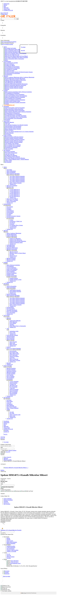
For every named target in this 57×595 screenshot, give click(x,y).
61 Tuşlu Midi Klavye (15, 194)
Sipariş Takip (7, 9)
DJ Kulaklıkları (15, 66)
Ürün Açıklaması (8, 498)
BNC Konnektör (13, 392)
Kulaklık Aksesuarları (20, 102)
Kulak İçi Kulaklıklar (20, 97)
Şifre (2, 447)
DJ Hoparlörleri (16, 68)
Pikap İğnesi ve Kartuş (15, 360)
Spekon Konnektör (14, 389)
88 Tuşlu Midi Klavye (15, 196)
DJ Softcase (12, 222)
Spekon (2, 470)
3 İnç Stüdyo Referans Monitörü (17, 176)
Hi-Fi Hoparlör (13, 351)
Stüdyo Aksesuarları (19, 58)
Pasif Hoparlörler (17, 127)
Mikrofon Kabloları (18, 86)
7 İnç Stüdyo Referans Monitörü (17, 180)
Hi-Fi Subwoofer (14, 355)
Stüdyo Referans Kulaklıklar (25, 91)
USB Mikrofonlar (17, 81)
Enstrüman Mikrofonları (22, 84)
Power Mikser (13, 323)
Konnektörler (14, 147)
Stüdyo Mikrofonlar (19, 49)
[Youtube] (6, 572)
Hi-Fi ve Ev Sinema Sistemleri (26, 131)
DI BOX (11, 130)
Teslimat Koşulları (11, 546)
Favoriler (9, 558)
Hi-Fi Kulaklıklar (17, 98)
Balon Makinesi (16, 156)
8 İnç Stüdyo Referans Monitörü (17, 181)
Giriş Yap (3, 436)
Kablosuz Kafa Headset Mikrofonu (18, 241)
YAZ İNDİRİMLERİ (9, 105)
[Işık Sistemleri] (7, 162)
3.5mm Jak (12, 388)
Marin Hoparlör (13, 341)
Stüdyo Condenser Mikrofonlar (27, 77)
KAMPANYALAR (8, 10)
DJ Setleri (12, 70)
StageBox (12, 324)
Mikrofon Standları (18, 87)
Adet (2, 484)
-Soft (22, 593)
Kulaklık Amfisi (16, 101)
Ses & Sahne (7, 121)
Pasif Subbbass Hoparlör (15, 291)
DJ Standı (12, 224)
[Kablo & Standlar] (8, 148)
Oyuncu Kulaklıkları (19, 94)
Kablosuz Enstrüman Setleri (16, 242)
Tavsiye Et (6, 502)
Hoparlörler (6, 106)
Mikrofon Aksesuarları (21, 85)
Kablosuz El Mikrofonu (15, 238)
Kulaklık (6, 90)
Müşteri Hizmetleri (11, 543)
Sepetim (8, 539)
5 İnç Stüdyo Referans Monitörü (17, 179)
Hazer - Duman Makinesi (23, 159)
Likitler (10, 160)
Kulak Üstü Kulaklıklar (21, 95)
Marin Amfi (12, 343)
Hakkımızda (6, 3)
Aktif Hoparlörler (17, 126)
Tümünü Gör (13, 184)
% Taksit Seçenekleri (5, 489)
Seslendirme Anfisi (14, 331)
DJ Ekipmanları (7, 61)
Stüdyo (5, 46)
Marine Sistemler (17, 129)
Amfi (8, 123)
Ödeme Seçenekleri (8, 500)
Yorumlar (6, 501)
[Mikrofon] (6, 89)
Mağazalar (6, 7)
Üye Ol (8, 554)
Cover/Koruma (13, 226)
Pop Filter (12, 254)
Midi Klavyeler (15, 54)
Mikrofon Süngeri (14, 251)
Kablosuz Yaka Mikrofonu (16, 239)
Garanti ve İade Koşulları (12, 550)
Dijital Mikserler (13, 322)
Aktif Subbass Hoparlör (15, 290)
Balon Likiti (12, 416)
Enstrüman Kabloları (19, 139)
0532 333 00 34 (14, 562)
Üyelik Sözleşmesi (11, 547)
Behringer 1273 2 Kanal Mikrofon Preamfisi (11, 530)
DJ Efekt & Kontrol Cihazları (26, 72)
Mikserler (12, 122)
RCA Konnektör (13, 386)
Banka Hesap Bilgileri (12, 542)
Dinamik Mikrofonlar (20, 78)
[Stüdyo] (6, 60)
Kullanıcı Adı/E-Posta (6, 444)
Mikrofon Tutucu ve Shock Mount (18, 253)
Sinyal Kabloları (16, 146)
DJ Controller (14, 62)
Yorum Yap (3, 471)
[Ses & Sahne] (7, 134)
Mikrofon (6, 76)
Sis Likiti (12, 412)
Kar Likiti (12, 413)
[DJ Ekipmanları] (8, 74)
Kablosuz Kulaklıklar (20, 99)
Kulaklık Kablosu (14, 278)
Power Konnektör (14, 390)
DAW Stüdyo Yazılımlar (22, 57)
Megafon (11, 133)
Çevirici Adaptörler (14, 381)
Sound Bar (12, 357)
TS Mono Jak (13, 384)
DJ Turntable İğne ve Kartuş (16, 225)
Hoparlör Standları (18, 142)
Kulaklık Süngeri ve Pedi (15, 279)
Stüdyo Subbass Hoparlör (16, 183)
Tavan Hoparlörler (18, 118)
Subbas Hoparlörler (18, 109)
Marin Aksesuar (13, 344)
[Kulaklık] (6, 103)
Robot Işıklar (14, 152)
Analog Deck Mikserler (15, 320)
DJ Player (12, 64)
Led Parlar (12, 151)
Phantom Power (13, 255)
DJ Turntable (14, 69)
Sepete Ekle (10, 487)
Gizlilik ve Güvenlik (11, 551)
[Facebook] (6, 571)
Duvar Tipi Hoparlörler (21, 117)
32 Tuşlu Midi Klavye (15, 190)
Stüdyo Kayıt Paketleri (21, 53)
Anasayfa (8, 457)
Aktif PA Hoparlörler (20, 107)
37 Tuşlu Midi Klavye (15, 192)
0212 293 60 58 (4, 12)
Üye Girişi (23, 47)
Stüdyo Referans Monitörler (24, 52)
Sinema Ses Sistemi (14, 356)
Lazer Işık (12, 154)
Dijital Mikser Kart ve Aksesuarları (18, 326)
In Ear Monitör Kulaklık (22, 125)
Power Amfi (12, 332)
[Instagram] (6, 573)
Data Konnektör (13, 393)
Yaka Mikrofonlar (17, 82)
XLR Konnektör (13, 382)
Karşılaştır (3, 522)
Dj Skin (11, 220)
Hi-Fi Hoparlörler (17, 114)
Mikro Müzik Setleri (14, 353)
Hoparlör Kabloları (18, 138)
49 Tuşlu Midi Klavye (15, 193)
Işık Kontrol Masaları (20, 158)
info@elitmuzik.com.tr (15, 563)
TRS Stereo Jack (13, 385)
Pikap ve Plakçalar (14, 359)
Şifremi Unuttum (12, 450)
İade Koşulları (7, 504)
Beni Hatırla (5, 450)
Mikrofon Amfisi (7, 459)
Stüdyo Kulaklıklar (18, 50)
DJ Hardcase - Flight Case (16, 221)
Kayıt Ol (23, 50)
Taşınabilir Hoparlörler (21, 115)
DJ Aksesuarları (16, 73)
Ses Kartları (13, 48)
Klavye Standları (17, 144)
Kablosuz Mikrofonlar (20, 80)
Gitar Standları (15, 143)
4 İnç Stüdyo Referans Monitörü (17, 177)
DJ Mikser (12, 65)
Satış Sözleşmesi (10, 548)
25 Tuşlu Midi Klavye (15, 189)
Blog (5, 6)
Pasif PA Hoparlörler (19, 110)
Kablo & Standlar (8, 135)
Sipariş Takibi (10, 540)
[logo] (8, 17)
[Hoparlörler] (7, 119)
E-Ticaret (24, 593)
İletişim (5, 5)
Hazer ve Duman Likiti (15, 414)
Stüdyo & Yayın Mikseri (22, 56)
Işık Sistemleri (7, 150)
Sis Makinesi (14, 155)
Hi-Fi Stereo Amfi (14, 352)
